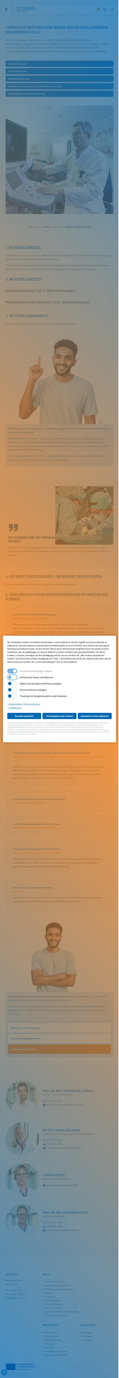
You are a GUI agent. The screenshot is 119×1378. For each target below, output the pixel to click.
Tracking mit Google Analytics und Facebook (43, 696)
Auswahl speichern (24, 715)
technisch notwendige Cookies (36, 671)
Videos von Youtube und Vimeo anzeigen (41, 683)
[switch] (12, 677)
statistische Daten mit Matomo (36, 677)
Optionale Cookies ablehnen (95, 715)
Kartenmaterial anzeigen (33, 690)
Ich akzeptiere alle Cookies (59, 715)
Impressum (15, 707)
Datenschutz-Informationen (24, 704)
